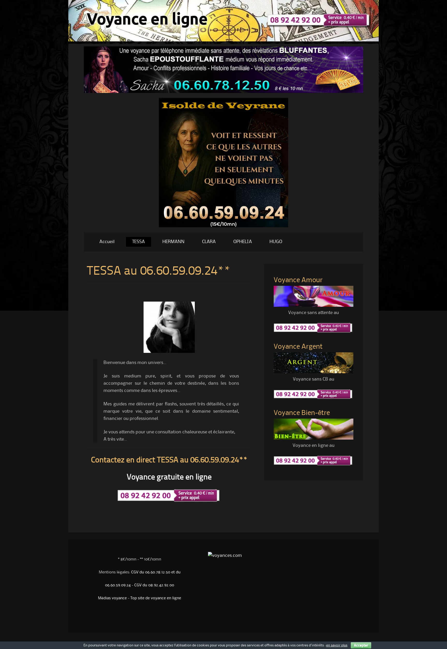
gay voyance (178, 616)
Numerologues (103, 609)
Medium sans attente (130, 609)
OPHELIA (242, 242)
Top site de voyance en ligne (155, 598)
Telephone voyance (129, 608)
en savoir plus (336, 645)
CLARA (209, 242)
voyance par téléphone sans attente (157, 613)
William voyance (97, 608)
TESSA (138, 242)
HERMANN (173, 242)
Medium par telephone (108, 608)
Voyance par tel (128, 606)
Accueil (107, 242)
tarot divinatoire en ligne (116, 614)
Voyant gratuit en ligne (125, 611)
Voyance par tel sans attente (118, 613)
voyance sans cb (128, 614)
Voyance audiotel (173, 608)
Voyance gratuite (106, 606)
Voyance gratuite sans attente (176, 606)
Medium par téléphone (141, 613)
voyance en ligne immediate (100, 610)
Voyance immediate (151, 609)
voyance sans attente (166, 611)
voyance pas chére (98, 617)
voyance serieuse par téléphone (166, 616)
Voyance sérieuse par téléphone (154, 610)
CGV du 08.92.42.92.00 (154, 585)
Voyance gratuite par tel (127, 610)
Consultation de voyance (152, 608)
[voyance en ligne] (223, 40)
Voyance (159, 609)
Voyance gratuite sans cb (112, 611)
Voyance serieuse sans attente (170, 614)
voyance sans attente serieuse (140, 616)
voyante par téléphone (138, 611)
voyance (184, 616)
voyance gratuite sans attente (108, 616)
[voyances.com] (223, 229)
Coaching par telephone (179, 609)
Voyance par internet (117, 606)
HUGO (276, 242)
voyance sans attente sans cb (152, 611)
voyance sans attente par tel (175, 613)
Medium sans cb (120, 609)
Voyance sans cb (97, 606)
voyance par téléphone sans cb (141, 614)
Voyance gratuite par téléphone (171, 610)
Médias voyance (112, 598)
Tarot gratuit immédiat (114, 610)
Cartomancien (111, 609)
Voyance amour (141, 609)
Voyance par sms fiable (104, 613)
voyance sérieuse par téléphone (101, 614)
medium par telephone (156, 614)
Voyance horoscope (138, 606)
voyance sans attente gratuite (124, 616)
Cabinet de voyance (140, 608)
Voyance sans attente (150, 606)
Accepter (361, 645)
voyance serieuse (153, 616)
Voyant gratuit (130, 613)
